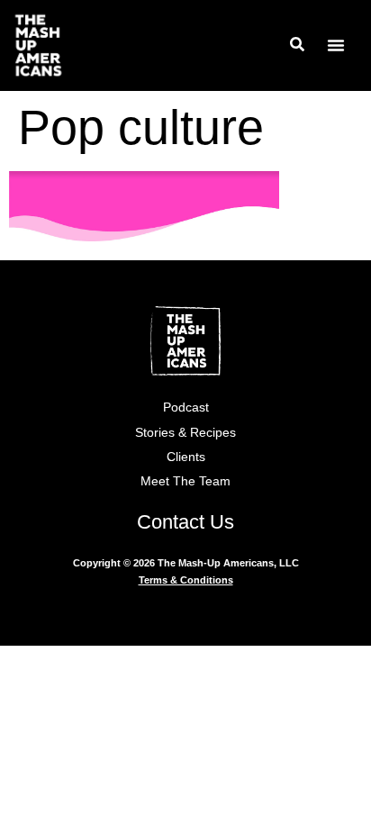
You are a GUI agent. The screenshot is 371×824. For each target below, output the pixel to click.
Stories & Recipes (185, 432)
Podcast (186, 407)
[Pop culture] (144, 235)
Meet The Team (185, 481)
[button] (335, 45)
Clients (186, 456)
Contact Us (185, 522)
